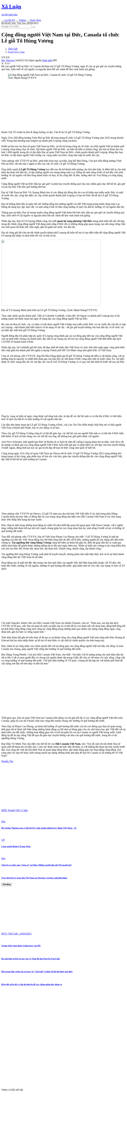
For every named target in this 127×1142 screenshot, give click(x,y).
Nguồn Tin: (7, 761)
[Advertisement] (63, 105)
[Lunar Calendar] (28, 21)
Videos (22, 20)
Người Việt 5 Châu (16, 52)
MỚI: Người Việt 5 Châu (14, 810)
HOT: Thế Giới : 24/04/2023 (16, 933)
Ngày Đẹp (35, 20)
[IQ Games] (2, 21)
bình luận (47, 60)
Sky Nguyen (8, 60)
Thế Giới (12, 48)
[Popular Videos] (17, 21)
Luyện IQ (9, 20)
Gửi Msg (7, 884)
